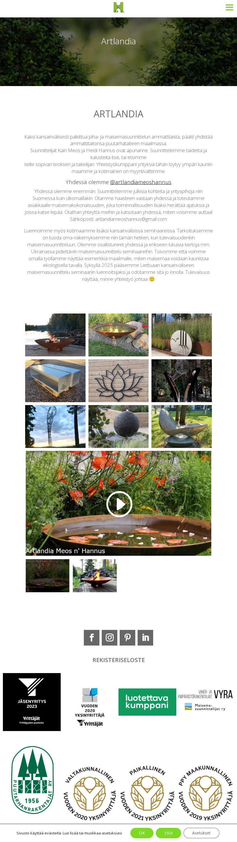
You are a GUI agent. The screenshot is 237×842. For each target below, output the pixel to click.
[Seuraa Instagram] (109, 638)
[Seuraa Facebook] (91, 638)
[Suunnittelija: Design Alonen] (181, 400)
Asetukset (201, 833)
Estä (168, 833)
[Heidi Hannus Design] (181, 355)
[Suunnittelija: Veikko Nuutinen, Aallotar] (181, 446)
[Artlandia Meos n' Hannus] (55, 355)
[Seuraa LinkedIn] (145, 638)
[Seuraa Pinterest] (127, 638)
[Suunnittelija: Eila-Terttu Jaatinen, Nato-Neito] (55, 446)
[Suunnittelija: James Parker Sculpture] (118, 446)
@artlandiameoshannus (140, 182)
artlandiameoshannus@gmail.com (131, 219)
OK (142, 833)
